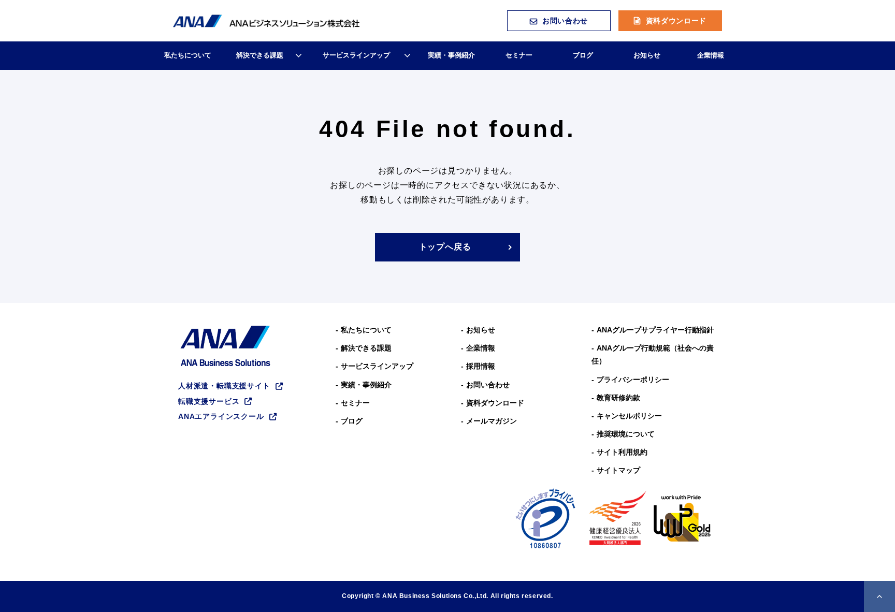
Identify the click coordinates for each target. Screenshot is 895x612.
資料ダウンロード (676, 21)
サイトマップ (618, 470)
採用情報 (480, 366)
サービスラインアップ (356, 55)
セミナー (519, 55)
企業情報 (710, 55)
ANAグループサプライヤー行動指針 (655, 330)
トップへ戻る (445, 246)
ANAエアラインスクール (221, 416)
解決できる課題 (259, 55)
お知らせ (646, 55)
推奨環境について (626, 434)
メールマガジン (491, 421)
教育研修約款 (618, 398)
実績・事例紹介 (451, 55)
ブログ (583, 55)
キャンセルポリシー (629, 416)
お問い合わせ (565, 21)
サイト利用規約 (622, 452)
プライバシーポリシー (633, 379)
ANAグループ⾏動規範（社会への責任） (652, 354)
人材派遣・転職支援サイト (224, 386)
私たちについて (187, 55)
